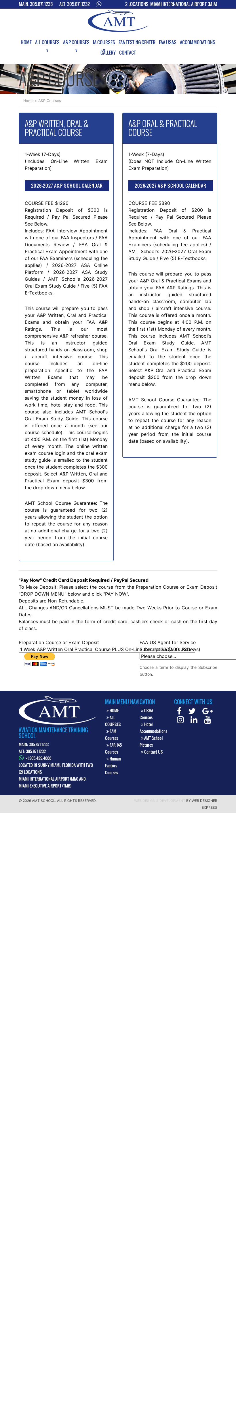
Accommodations (197, 42)
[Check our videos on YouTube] (207, 720)
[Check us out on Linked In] (194, 720)
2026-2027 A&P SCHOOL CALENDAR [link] (67, 185)
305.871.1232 (78, 4)
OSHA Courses (146, 713)
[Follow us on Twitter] (192, 712)
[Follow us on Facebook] (179, 712)
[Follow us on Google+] (207, 712)
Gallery (108, 52)
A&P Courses (76, 42)
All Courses (47, 42)
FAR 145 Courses (113, 748)
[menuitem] (26, 42)
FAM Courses (111, 734)
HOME (114, 710)
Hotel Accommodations (153, 727)
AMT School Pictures (151, 741)
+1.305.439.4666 (38, 758)
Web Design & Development (159, 800)
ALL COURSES (113, 720)
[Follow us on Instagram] (180, 720)
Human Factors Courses (113, 765)
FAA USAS (167, 42)
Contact (127, 52)
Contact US (153, 752)
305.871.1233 (41, 4)
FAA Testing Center (137, 42)
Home (26, 42)
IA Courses (104, 42)
